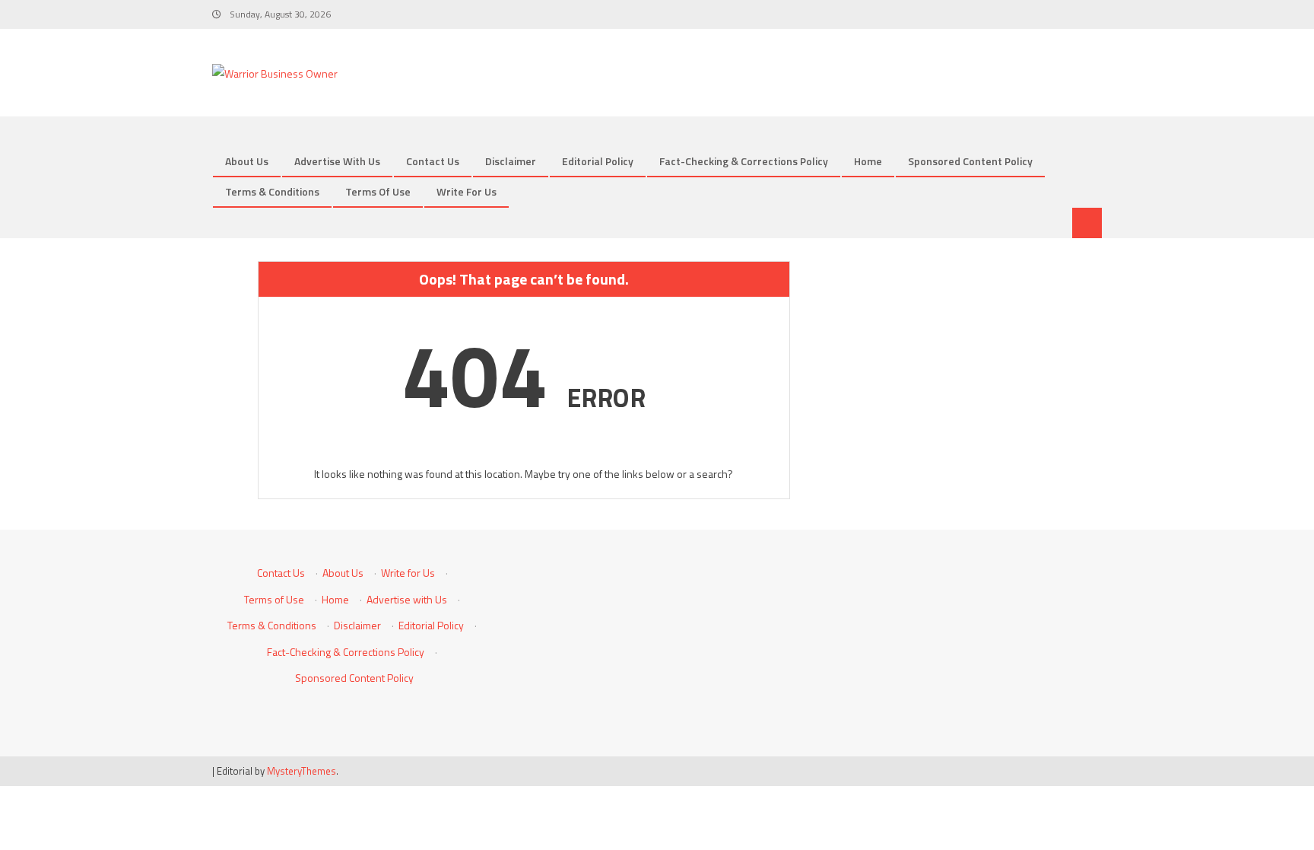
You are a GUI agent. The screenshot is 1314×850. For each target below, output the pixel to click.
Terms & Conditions (272, 191)
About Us (246, 161)
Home (868, 161)
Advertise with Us (337, 161)
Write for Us (466, 191)
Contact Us (432, 161)
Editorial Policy (597, 161)
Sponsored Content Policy (970, 161)
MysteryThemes (301, 770)
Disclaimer (510, 161)
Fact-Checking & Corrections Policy (743, 161)
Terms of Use (378, 191)
